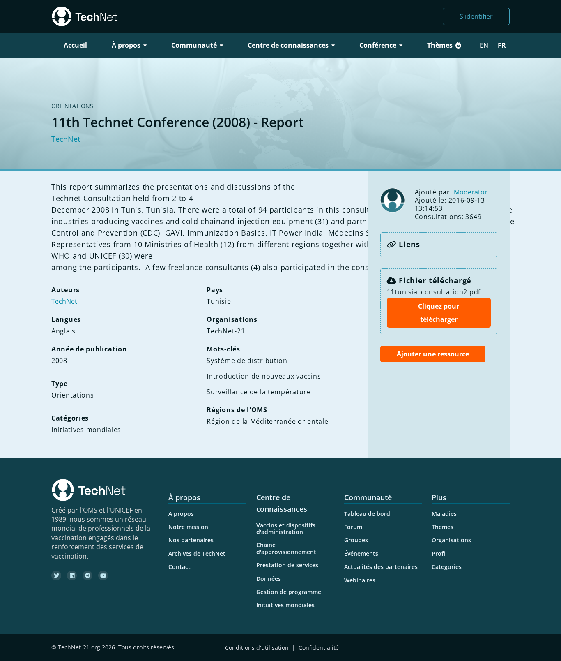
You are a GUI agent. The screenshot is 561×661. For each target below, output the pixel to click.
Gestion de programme (288, 592)
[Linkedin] (72, 575)
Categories (447, 567)
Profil (439, 553)
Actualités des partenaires (381, 567)
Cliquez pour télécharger (438, 313)
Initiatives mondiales (285, 605)
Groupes (356, 540)
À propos (181, 514)
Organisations (451, 540)
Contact (179, 567)
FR (502, 45)
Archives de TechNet (196, 553)
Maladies (444, 514)
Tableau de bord (367, 514)
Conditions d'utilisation (257, 648)
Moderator (470, 191)
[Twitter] (56, 575)
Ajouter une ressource (433, 353)
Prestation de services (287, 565)
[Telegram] (87, 575)
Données (268, 578)
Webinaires (359, 580)
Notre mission (188, 527)
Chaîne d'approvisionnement (286, 548)
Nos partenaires (191, 540)
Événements (361, 553)
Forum (353, 527)
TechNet (65, 139)
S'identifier (476, 16)
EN (484, 45)
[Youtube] (103, 575)
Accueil (75, 45)
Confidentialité (319, 648)
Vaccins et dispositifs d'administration (285, 528)
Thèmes (440, 45)
